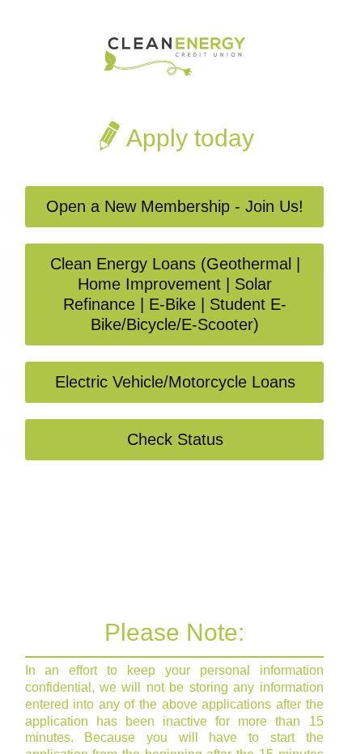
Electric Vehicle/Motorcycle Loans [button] (175, 382)
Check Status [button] (175, 439)
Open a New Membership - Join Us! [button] (174, 206)
